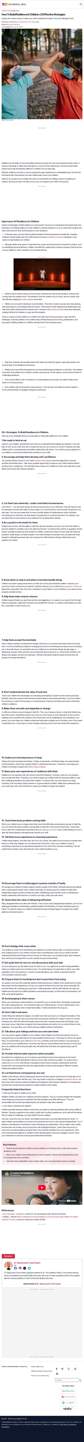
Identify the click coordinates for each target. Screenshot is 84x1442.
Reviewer (8, 1256)
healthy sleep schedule (37, 767)
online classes (27, 299)
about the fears (35, 1041)
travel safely (15, 1063)
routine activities (57, 309)
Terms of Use (35, 1375)
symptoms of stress (72, 586)
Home (4, 10)
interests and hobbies (43, 460)
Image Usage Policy (37, 1366)
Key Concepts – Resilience (13, 1214)
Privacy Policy (47, 1371)
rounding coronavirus (55, 237)
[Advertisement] (42, 146)
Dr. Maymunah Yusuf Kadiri (27, 1263)
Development (13, 10)
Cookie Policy (44, 1375)
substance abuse (71, 1079)
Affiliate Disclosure (37, 1371)
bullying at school (49, 830)
